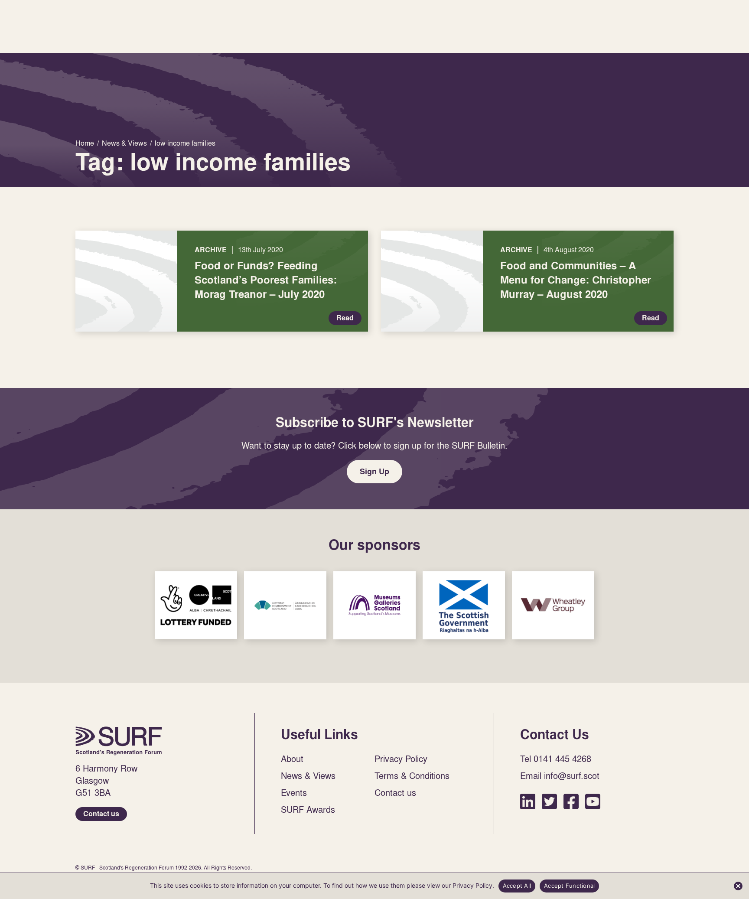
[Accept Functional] (738, 886)
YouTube (592, 801)
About (292, 758)
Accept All (517, 885)
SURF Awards (308, 809)
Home (118, 741)
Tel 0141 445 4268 (555, 758)
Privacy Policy (400, 758)
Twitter (549, 801)
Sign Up (374, 471)
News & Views (308, 775)
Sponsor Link (196, 605)
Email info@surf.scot (559, 775)
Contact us (101, 814)
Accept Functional (569, 885)
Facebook (571, 801)
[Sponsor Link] (196, 605)
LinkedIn (527, 801)
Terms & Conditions (411, 775)
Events (294, 792)
